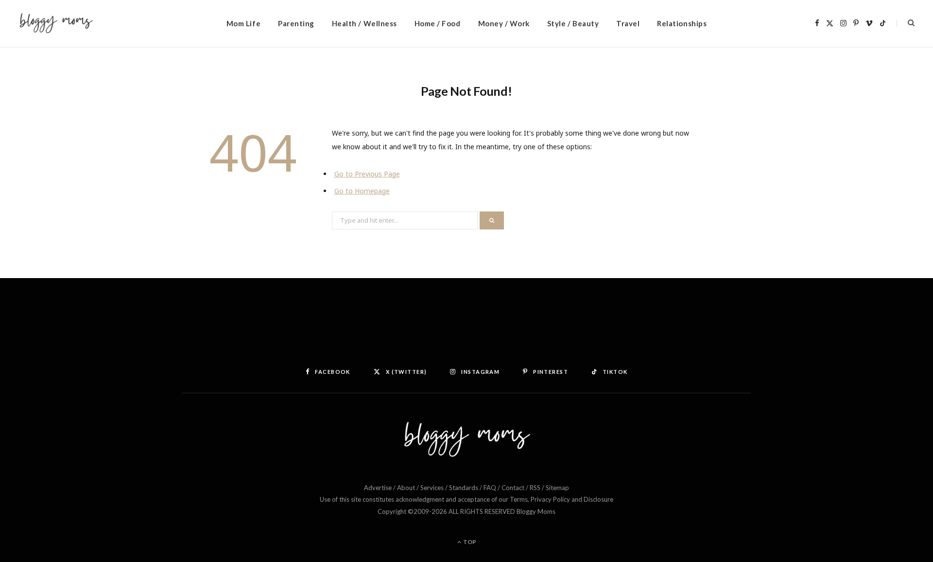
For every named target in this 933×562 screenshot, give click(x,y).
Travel (627, 23)
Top (469, 541)
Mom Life (243, 23)
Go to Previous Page (367, 173)
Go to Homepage (362, 190)
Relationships (682, 23)
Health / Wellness (364, 23)
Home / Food (438, 23)
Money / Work (504, 23)
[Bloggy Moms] (56, 23)
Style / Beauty (573, 23)
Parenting (296, 23)
